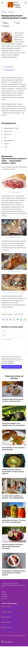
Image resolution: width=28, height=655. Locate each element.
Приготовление (9, 70)
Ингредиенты (8, 67)
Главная (3, 592)
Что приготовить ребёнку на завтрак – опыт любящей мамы (13, 497)
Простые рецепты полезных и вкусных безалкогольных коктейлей (12, 546)
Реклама (4, 594)
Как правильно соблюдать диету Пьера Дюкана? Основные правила (13, 572)
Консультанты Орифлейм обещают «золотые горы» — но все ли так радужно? (13, 608)
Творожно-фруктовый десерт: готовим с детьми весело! (13, 400)
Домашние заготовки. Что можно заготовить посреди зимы (14, 521)
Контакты (4, 598)
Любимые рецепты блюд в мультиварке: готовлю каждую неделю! (13, 471)
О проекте (4, 596)
